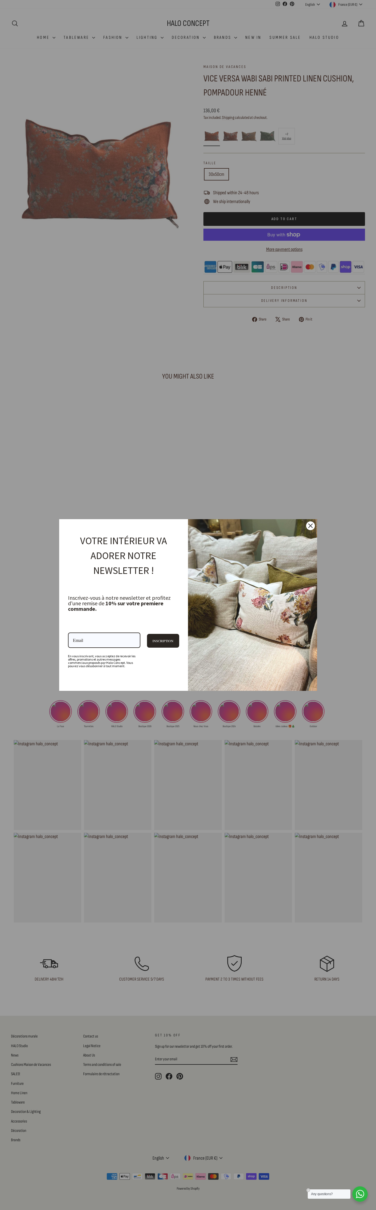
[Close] (310, 525)
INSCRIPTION (162, 641)
